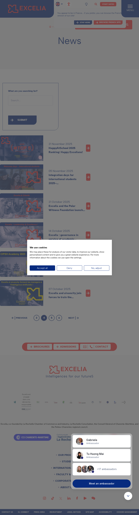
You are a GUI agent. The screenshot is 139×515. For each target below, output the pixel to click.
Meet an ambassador (101, 483)
